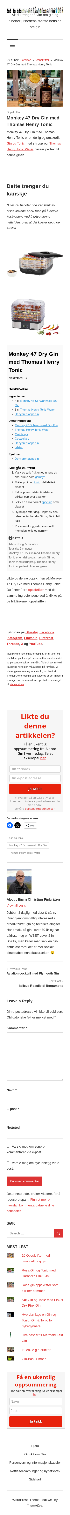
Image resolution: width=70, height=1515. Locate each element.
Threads (13, 644)
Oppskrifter (13, 112)
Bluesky (31, 632)
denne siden (17, 684)
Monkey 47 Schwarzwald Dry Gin (36, 425)
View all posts (16, 905)
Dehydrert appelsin (27, 414)
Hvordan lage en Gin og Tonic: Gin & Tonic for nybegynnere (39, 1320)
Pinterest (46, 638)
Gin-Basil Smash (34, 1359)
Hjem (35, 1446)
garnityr (40, 477)
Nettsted (13, 1127)
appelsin (47, 502)
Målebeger (21, 434)
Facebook (46, 632)
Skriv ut (17, 538)
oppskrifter (36, 590)
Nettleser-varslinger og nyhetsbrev (35, 1471)
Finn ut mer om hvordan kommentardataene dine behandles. (30, 1205)
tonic (37, 482)
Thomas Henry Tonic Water (37, 409)
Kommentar (17, 1028)
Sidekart (35, 1479)
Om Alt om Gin (35, 1454)
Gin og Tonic (16, 143)
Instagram (14, 638)
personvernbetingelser (40, 808)
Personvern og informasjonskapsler (35, 1462)
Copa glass (22, 438)
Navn (12, 1090)
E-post (13, 1109)
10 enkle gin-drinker (36, 1350)
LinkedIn (30, 638)
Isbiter (19, 447)
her (43, 758)
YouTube (35, 644)
